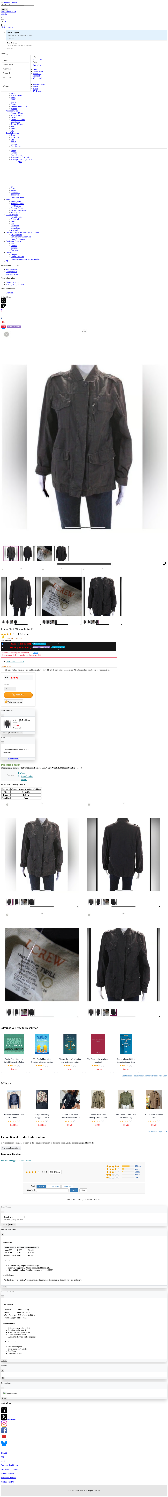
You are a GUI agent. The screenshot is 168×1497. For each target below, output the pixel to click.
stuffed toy (15, 137)
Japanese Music (17, 113)
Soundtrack (15, 122)
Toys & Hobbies (12, 133)
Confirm (12, 1224)
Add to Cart (19, 695)
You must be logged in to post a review (16, 1161)
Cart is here (37, 65)
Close (4, 759)
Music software (12, 111)
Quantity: (7, 1217)
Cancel (4, 733)
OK (3, 1378)
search (4, 9)
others (13, 98)
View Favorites (13, 759)
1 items (137, 1174)
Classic (13, 117)
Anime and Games (18, 120)
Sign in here (37, 59)
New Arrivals (8, 64)
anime (35, 86)
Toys (13, 135)
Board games (16, 146)
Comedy (14, 104)
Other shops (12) (15, 661)
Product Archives (7, 1473)
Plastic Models (16, 155)
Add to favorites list (15, 702)
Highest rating (54, 1186)
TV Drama (37, 91)
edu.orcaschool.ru (10, 2)
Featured (6, 73)
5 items (137, 1169)
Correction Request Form (11, 1148)
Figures (14, 153)
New (25, 644)
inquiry (4, 1461)
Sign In (4, 14)
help (2, 1457)
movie (35, 89)
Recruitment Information (10, 1469)
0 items (137, 1177)
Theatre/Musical (17, 124)
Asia (12, 131)
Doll (12, 140)
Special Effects (16, 95)
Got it (4, 1287)
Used (34, 647)
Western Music (16, 115)
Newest (41, 1186)
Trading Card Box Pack (20, 157)
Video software (39, 84)
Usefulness (67, 1186)
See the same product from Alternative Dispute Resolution (144, 1076)
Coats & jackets (27, 776)
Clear (83, 1190)
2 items (137, 1172)
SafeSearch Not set (8, 12)
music (13, 93)
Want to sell (7, 77)
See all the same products (157, 1131)
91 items (55, 1172)
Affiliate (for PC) (7, 1482)
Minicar (14, 144)
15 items (138, 1166)
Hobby (13, 151)
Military (24, 779)
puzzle (13, 142)
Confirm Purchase (15, 733)
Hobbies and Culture (19, 106)
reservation (7, 69)
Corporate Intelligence (9, 1465)
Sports (13, 102)
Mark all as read (7, 27)
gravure (14, 109)
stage (13, 100)
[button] (84, 24)
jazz (12, 126)
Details (35, 653)
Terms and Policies (8, 1478)
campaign (6, 60)
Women (6, 86)
